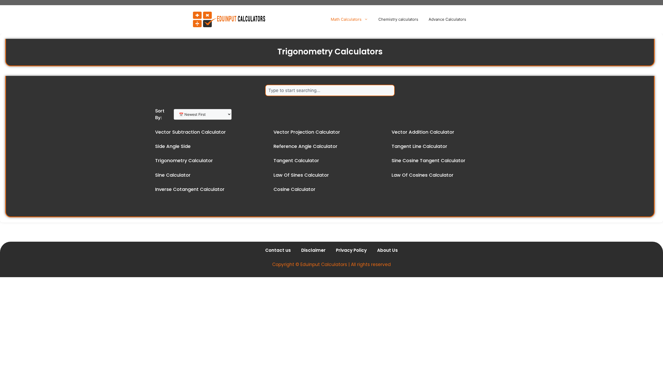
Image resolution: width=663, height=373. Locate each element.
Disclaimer (313, 250)
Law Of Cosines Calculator (422, 175)
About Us (387, 250)
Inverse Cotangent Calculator (190, 189)
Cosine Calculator (294, 189)
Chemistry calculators (398, 19)
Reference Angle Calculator (305, 146)
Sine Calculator (173, 175)
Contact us (278, 250)
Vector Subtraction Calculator (190, 132)
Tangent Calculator (296, 160)
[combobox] (330, 90)
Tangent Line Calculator (419, 146)
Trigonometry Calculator (184, 160)
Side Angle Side (173, 146)
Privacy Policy (351, 250)
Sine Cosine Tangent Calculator (428, 160)
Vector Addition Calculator (423, 132)
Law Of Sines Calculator (301, 175)
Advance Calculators (447, 19)
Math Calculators (346, 19)
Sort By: (159, 114)
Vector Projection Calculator (306, 132)
